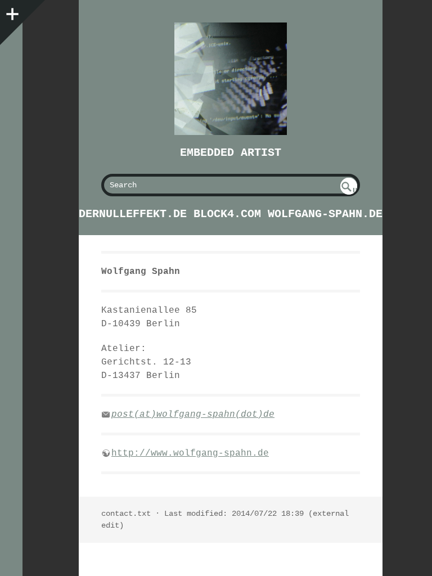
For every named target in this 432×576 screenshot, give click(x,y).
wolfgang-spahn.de (325, 214)
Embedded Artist (230, 152)
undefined (349, 190)
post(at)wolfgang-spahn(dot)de (192, 415)
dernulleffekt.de (133, 214)
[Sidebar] (11, 11)
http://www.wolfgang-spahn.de (190, 453)
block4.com (227, 214)
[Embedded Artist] (230, 78)
